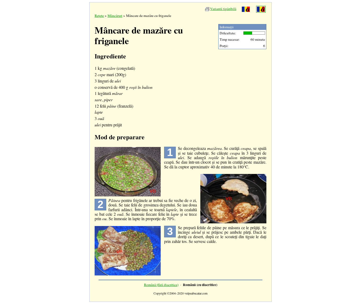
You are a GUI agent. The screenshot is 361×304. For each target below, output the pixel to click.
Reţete (99, 15)
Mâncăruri (115, 15)
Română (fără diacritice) (161, 284)
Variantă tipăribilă (223, 8)
